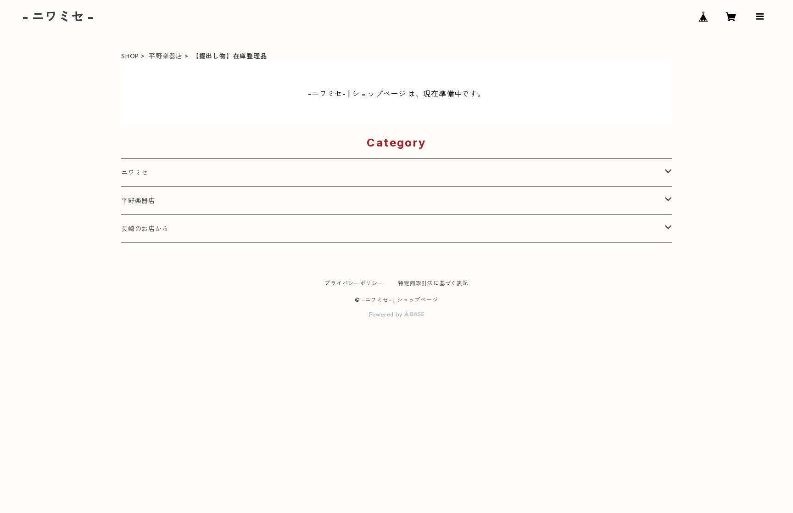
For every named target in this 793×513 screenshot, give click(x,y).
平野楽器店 (166, 56)
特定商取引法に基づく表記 (433, 283)
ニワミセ (134, 173)
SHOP (130, 56)
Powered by (386, 314)
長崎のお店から (145, 229)
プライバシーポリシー (353, 283)
